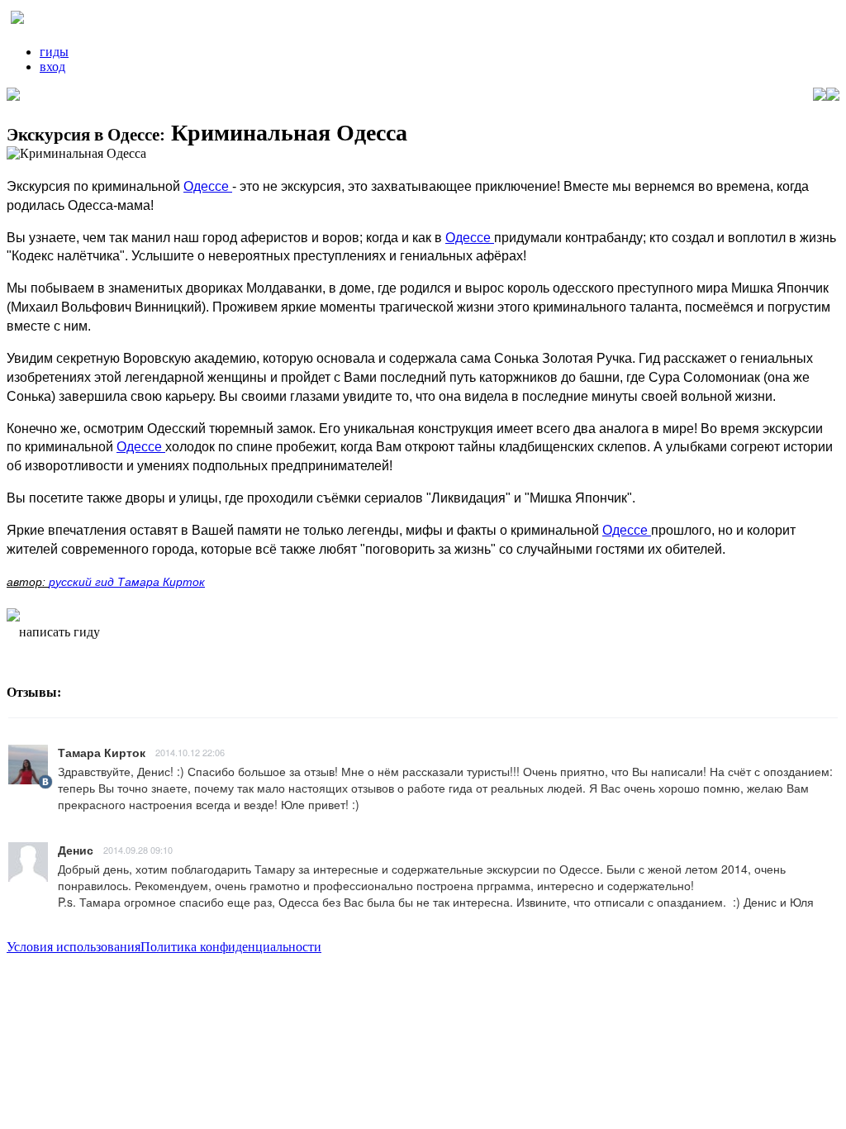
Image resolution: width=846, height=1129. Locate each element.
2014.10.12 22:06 (190, 752)
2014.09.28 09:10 (138, 849)
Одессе (207, 186)
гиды (54, 52)
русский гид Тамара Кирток (127, 581)
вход (52, 67)
